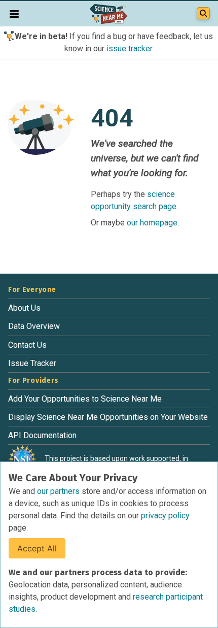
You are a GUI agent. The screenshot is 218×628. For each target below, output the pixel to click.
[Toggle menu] (14, 14)
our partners (59, 491)
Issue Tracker (32, 363)
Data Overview (34, 326)
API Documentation (42, 435)
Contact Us (27, 345)
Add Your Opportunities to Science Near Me (85, 399)
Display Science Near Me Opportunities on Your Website (108, 417)
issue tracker (129, 48)
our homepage (152, 222)
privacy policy (165, 515)
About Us (24, 308)
